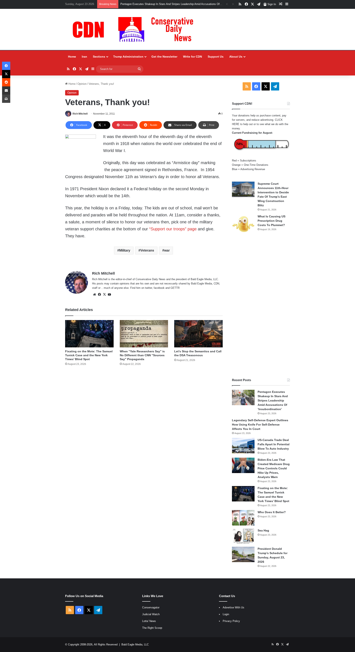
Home (72, 56)
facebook (159, 287)
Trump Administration (128, 56)
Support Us (216, 56)
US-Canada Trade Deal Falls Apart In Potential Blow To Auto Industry (273, 444)
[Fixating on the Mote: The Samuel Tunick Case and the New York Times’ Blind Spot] (89, 333)
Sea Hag (263, 530)
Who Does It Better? (272, 512)
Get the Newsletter (164, 56)
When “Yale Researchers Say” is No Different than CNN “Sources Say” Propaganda (142, 355)
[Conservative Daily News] (135, 29)
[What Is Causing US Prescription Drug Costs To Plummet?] (243, 224)
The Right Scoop (152, 627)
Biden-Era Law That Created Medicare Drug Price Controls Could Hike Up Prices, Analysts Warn (274, 468)
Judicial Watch (151, 614)
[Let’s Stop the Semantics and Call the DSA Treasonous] (198, 333)
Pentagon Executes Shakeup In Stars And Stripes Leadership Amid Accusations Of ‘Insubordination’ (273, 400)
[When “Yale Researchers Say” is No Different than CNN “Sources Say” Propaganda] (144, 333)
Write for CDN (192, 56)
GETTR (175, 287)
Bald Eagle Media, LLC (135, 644)
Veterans (147, 250)
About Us (235, 56)
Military (124, 250)
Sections (99, 56)
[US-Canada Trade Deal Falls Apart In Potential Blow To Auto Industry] (243, 445)
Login (226, 614)
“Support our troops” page (172, 229)
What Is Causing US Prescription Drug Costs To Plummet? (271, 221)
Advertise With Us (233, 607)
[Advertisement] (261, 306)
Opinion (81, 83)
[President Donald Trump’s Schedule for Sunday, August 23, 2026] (243, 554)
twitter (148, 287)
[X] (104, 294)
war (167, 250)
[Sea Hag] (243, 536)
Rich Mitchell (80, 113)
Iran (84, 56)
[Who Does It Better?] (243, 518)
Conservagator (150, 607)
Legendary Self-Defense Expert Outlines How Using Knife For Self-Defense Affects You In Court (260, 424)
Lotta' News (149, 621)
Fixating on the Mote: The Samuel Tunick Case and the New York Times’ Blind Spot (89, 355)
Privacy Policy (231, 621)
